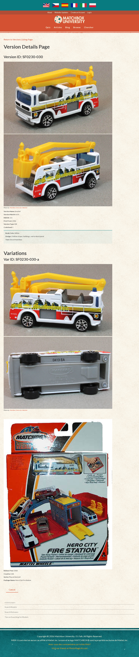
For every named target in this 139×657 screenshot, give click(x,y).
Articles (58, 27)
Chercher (88, 27)
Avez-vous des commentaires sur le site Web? (69, 644)
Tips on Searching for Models (16, 617)
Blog (67, 27)
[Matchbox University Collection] (58, 98)
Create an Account (78, 12)
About (49, 12)
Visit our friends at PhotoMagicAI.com (70, 648)
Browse (77, 27)
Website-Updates (61, 12)
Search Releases (11, 612)
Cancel (12, 589)
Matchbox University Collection (18, 207)
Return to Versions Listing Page (18, 39)
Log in (89, 12)
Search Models (11, 607)
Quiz (48, 27)
